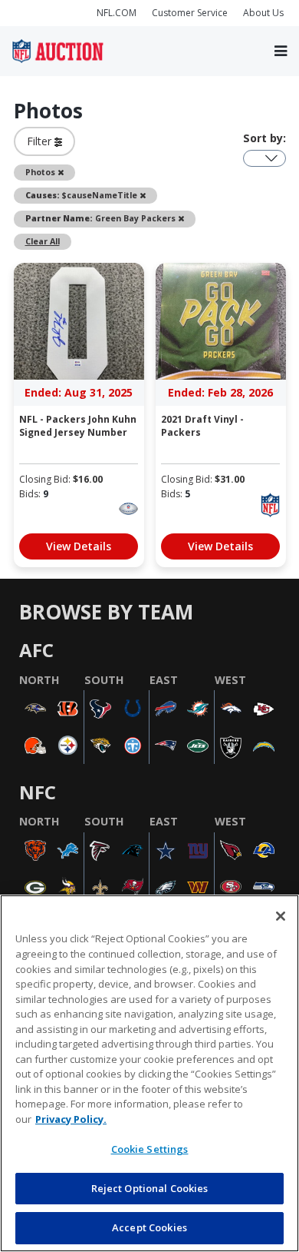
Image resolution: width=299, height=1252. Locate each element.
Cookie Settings (150, 1149)
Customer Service (190, 12)
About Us (263, 12)
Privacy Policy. (71, 1119)
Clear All (42, 241)
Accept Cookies (149, 1227)
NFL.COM (116, 12)
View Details (78, 546)
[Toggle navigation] (281, 51)
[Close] (280, 916)
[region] (149, 1073)
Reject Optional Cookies (150, 1188)
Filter (40, 141)
